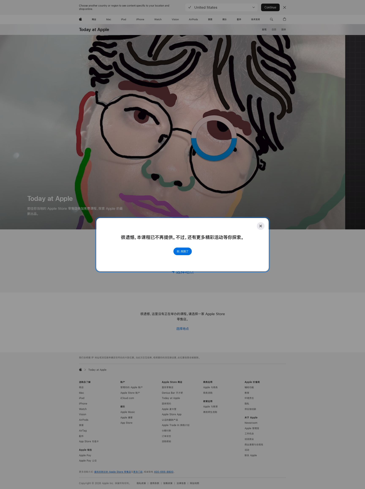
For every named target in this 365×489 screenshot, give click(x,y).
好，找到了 (182, 251)
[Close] (260, 226)
